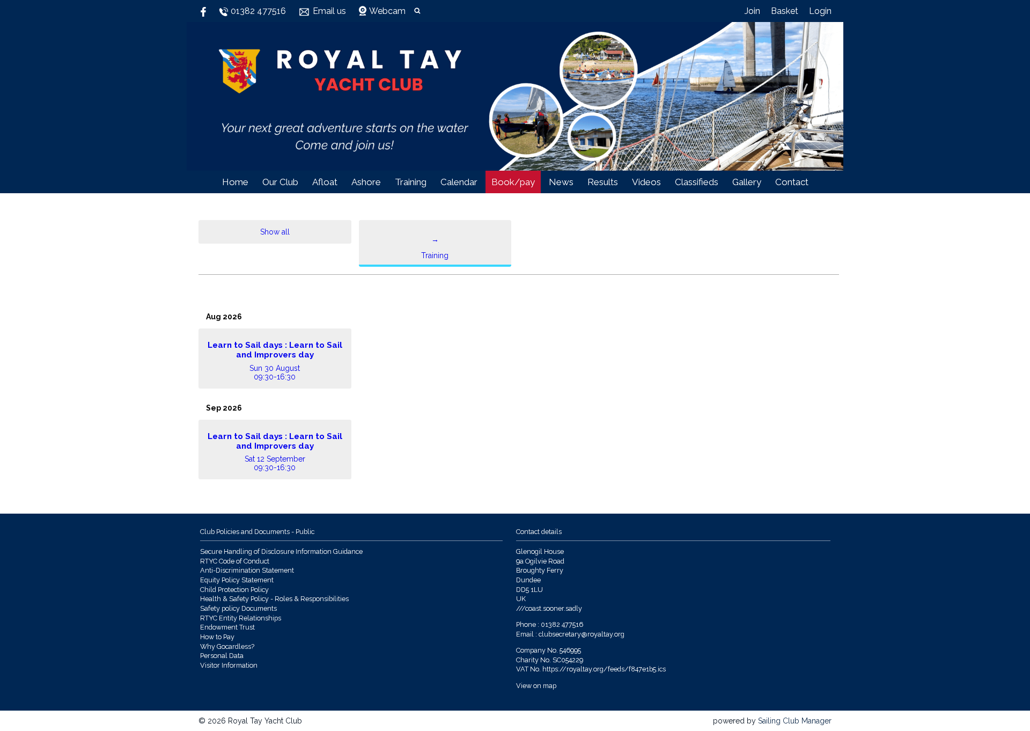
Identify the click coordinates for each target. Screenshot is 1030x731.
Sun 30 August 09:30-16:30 (275, 360)
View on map (536, 686)
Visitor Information (229, 665)
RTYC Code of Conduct (234, 561)
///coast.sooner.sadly (549, 608)
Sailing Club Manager (795, 721)
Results (602, 182)
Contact (791, 182)
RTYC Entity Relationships (240, 618)
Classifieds (696, 182)
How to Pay (217, 637)
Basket (784, 11)
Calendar (458, 182)
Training (410, 182)
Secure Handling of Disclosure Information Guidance (281, 551)
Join (752, 11)
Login (820, 11)
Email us (329, 11)
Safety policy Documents (238, 608)
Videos (646, 182)
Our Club (280, 182)
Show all (275, 232)
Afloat (324, 182)
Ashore (366, 182)
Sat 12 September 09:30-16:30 (275, 452)
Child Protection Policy (234, 590)
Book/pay (513, 182)
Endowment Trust (227, 627)
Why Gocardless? (227, 646)
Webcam (387, 11)
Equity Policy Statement (237, 580)
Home (235, 182)
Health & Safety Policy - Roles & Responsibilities (274, 599)
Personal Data (222, 656)
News (561, 182)
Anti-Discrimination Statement (247, 570)
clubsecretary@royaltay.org (581, 634)
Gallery (746, 182)
